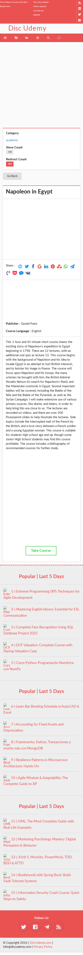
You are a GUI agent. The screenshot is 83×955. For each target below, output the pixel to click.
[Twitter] (80, 14)
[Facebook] (80, 20)
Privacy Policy (43, 946)
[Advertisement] (41, 86)
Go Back (12, 176)
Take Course (41, 551)
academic (12, 140)
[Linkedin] (80, 9)
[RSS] (80, 3)
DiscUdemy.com (40, 942)
